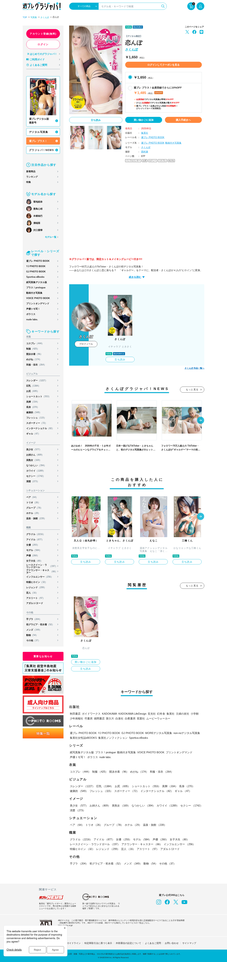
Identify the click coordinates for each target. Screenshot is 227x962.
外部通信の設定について (128, 943)
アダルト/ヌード (34, 603)
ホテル (33, 513)
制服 (32, 348)
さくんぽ (44, 17)
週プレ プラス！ (38, 141)
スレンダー (36, 380)
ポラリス (30, 314)
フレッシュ (36, 417)
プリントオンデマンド (37, 303)
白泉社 (119, 718)
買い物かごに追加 (144, 119)
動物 (32, 635)
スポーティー (36, 423)
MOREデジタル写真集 (158, 732)
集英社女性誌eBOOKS (83, 737)
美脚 (32, 401)
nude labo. (32, 319)
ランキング (32, 176)
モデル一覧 (50, 237)
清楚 (32, 481)
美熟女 (33, 460)
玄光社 (152, 713)
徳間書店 (99, 718)
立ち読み (96, 120)
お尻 (32, 391)
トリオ (33, 502)
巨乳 (33, 385)
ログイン (43, 44)
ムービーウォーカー (158, 718)
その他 (33, 640)
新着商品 (30, 171)
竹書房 (89, 718)
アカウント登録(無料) (43, 33)
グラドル (35, 534)
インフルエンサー (39, 576)
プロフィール (86, 344)
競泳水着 (34, 354)
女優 (32, 545)
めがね (33, 359)
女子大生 (34, 560)
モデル (33, 550)
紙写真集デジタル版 (36, 282)
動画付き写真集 (34, 293)
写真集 (34, 17)
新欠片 (110, 718)
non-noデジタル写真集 (186, 732)
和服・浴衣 (36, 364)
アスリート (35, 598)
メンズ (33, 629)
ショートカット (38, 396)
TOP (25, 17)
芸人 (32, 592)
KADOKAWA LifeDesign (132, 713)
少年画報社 (76, 718)
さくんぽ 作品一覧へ (194, 368)
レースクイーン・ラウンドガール (41, 566)
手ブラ (33, 619)
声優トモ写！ (33, 308)
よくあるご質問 (38, 64)
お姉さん (35, 454)
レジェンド (36, 587)
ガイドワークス (91, 713)
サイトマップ (189, 943)
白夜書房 (130, 718)
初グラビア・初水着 (40, 624)
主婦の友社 (182, 713)
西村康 (144, 151)
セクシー (35, 476)
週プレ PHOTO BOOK (37, 261)
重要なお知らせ (43, 656)
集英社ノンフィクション (113, 737)
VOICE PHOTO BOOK (38, 298)
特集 (28, 182)
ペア (32, 497)
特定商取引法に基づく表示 (98, 943)
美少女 (33, 449)
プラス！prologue (35, 287)
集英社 (144, 133)
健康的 (33, 412)
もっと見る (192, 389)
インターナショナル (40, 428)
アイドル (35, 539)
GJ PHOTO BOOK (36, 271)
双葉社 (141, 718)
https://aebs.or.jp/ (65, 925)
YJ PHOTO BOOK (35, 266)
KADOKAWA (109, 713)
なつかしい (36, 465)
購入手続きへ (183, 119)
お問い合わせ (172, 943)
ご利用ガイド (37, 59)
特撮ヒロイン (36, 582)
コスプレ (35, 343)
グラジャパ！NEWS (41, 150)
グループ (34, 507)
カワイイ (35, 470)
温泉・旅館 (36, 518)
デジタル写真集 (38, 132)
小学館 (195, 713)
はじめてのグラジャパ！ (43, 53)
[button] (201, 421)
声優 (32, 555)
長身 (32, 407)
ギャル (33, 433)
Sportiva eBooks (35, 277)
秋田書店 (75, 713)
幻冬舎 (161, 713)
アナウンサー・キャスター (41, 571)
